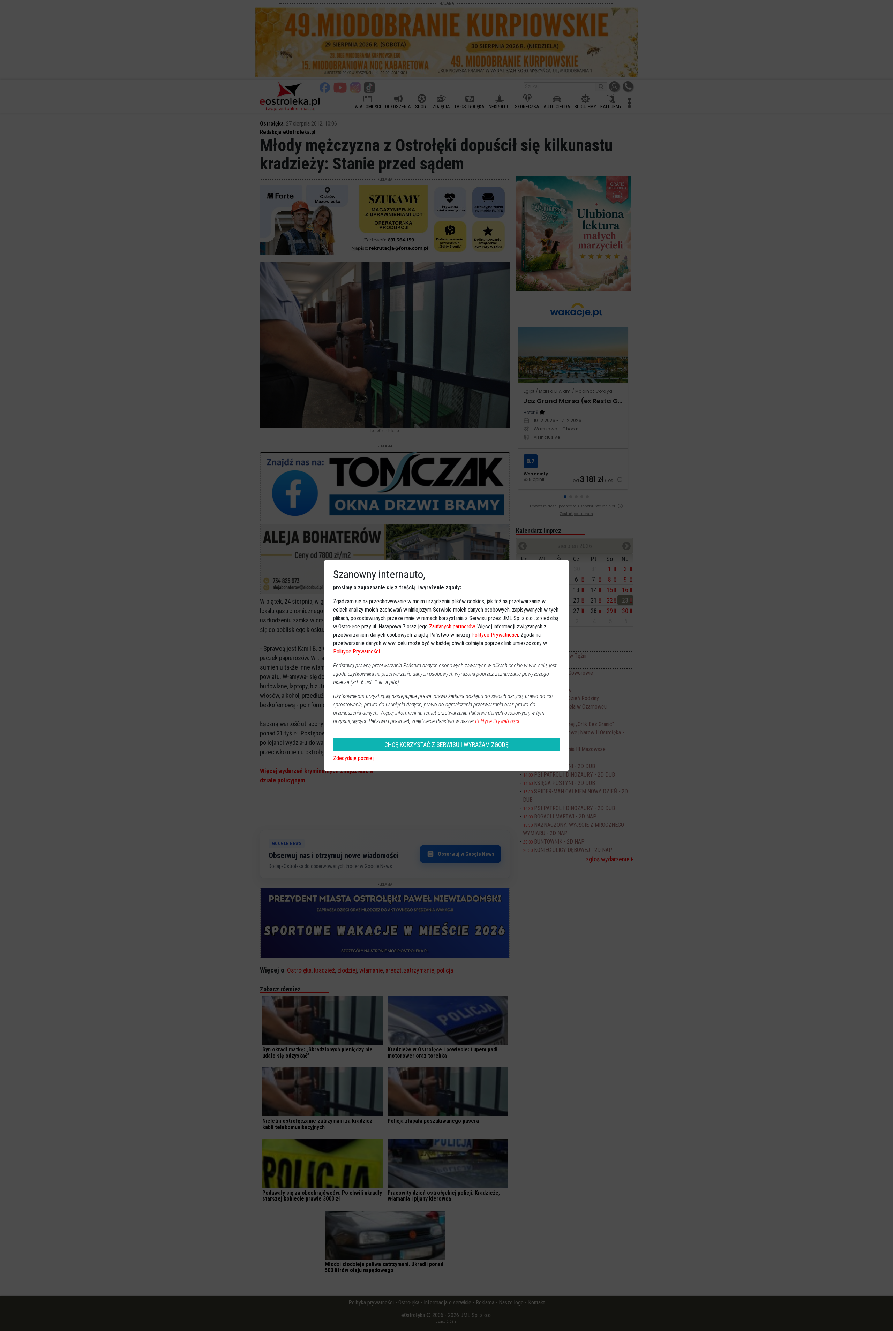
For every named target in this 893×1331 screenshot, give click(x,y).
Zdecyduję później (353, 758)
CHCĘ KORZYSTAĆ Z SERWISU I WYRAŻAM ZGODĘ (446, 744)
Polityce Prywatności (494, 635)
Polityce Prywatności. (497, 721)
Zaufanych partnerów (452, 626)
